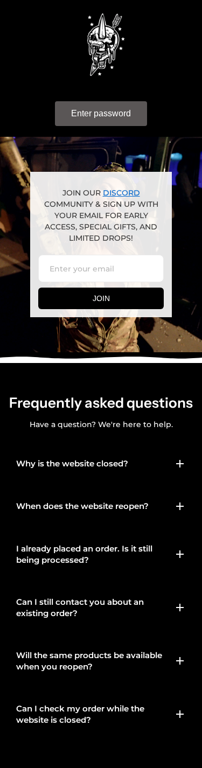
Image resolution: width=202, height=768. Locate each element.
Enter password (101, 113)
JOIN (101, 298)
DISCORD (121, 193)
